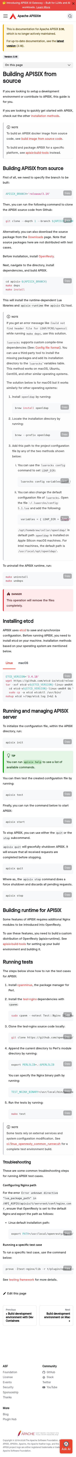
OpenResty (46, 256)
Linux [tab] (9, 663)
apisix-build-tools (37, 153)
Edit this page (16, 1293)
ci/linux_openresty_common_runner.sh (34, 1144)
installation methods (45, 116)
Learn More (43, 7)
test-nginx (30, 999)
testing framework (21, 1280)
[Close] (73, 3)
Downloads (35, 237)
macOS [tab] (23, 663)
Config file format (48, 347)
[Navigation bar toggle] (5, 16)
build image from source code (41, 139)
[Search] (70, 16)
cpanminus (24, 985)
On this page (14, 65)
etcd (22, 630)
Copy (67, 193)
